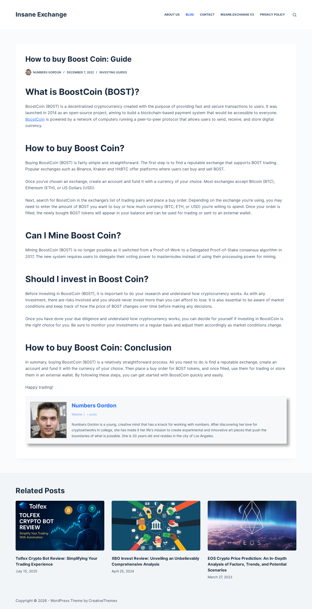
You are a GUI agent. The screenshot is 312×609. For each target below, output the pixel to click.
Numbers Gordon (94, 405)
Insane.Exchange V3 (237, 14)
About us (172, 14)
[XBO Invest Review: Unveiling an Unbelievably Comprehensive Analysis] (156, 526)
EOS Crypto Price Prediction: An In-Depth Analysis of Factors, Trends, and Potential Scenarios (247, 564)
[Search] (294, 15)
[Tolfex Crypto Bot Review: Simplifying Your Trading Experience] (60, 526)
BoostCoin (35, 119)
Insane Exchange (41, 14)
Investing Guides (113, 72)
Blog (190, 14)
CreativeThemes (103, 600)
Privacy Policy (272, 14)
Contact (207, 14)
